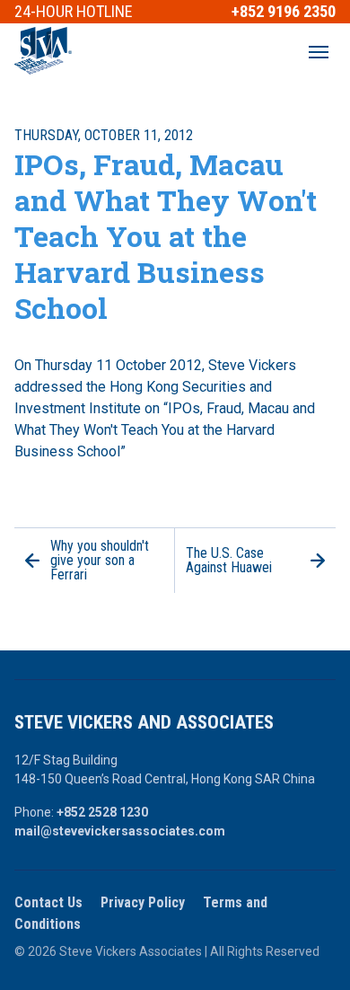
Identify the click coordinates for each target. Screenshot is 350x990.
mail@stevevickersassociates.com (119, 831)
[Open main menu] (319, 52)
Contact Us (48, 902)
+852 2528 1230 (102, 812)
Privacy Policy (143, 902)
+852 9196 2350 (284, 12)
